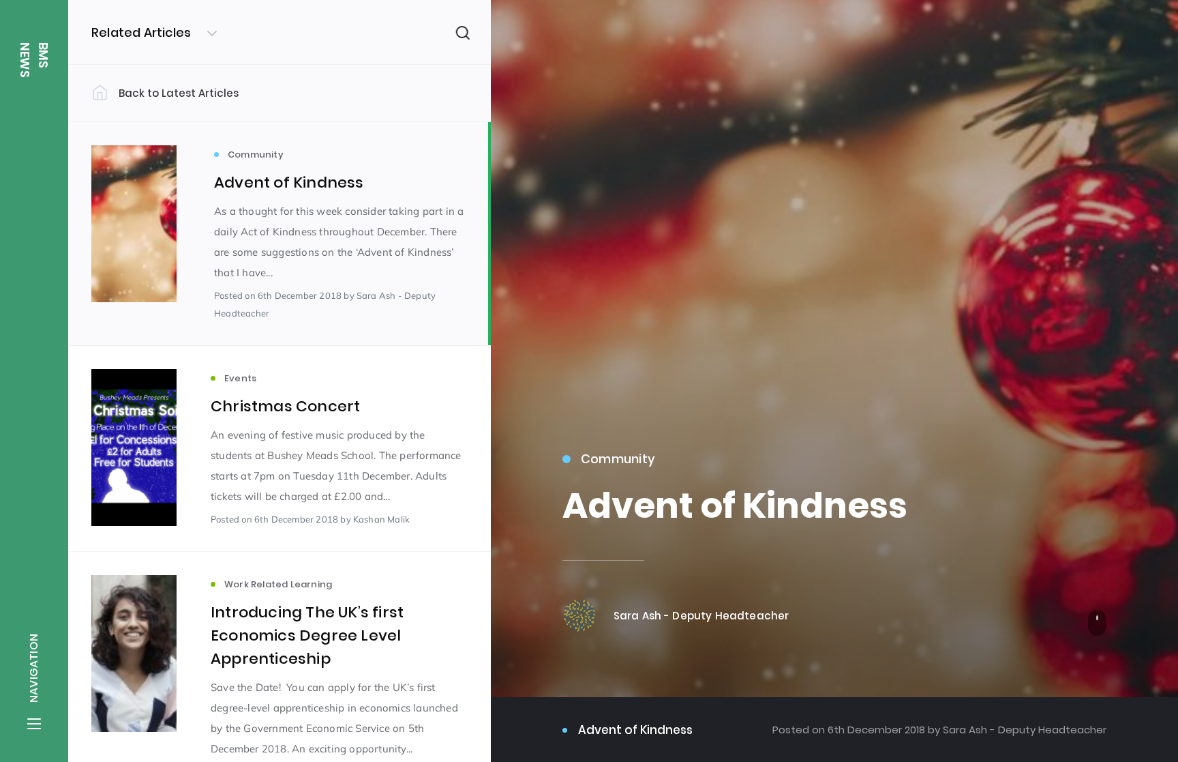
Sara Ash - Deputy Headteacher (1023, 729)
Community (618, 458)
